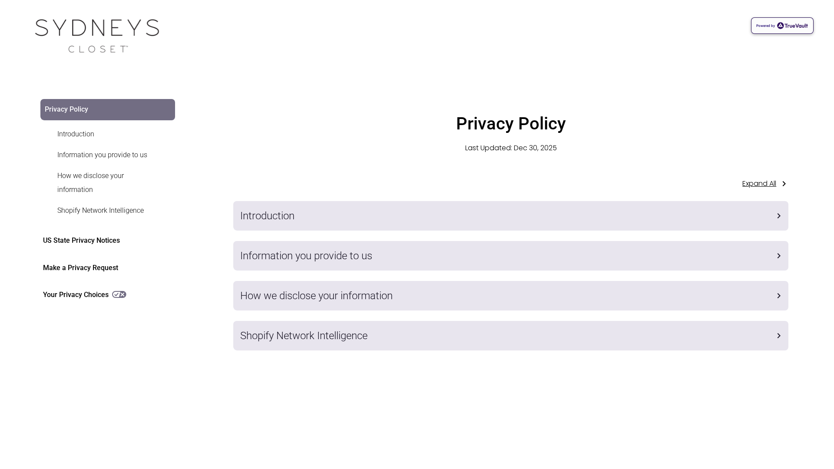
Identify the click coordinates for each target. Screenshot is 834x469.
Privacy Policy (66, 109)
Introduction (75, 134)
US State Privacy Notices (81, 240)
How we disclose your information (90, 183)
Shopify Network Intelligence (100, 210)
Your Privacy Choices (76, 295)
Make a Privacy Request (80, 268)
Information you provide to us (102, 155)
